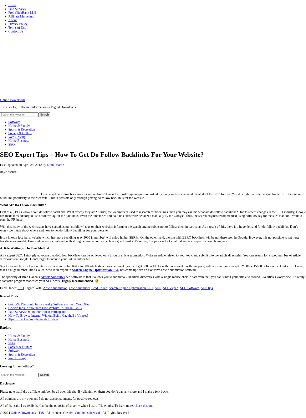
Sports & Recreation (21, 354)
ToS (41, 412)
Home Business (18, 339)
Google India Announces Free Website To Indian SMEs (45, 308)
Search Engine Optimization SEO (95, 270)
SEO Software (189, 288)
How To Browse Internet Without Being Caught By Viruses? (48, 315)
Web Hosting (17, 358)
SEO (20, 288)
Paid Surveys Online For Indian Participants (37, 312)
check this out (143, 405)
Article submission (55, 288)
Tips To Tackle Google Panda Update (33, 319)
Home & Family (19, 335)
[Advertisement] (153, 66)
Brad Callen (99, 288)
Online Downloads (12, 100)
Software (14, 350)
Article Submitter (53, 277)
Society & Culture (20, 347)
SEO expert (170, 288)
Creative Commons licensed (81, 412)
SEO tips (207, 288)
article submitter (79, 288)
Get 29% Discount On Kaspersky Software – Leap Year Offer (49, 304)
